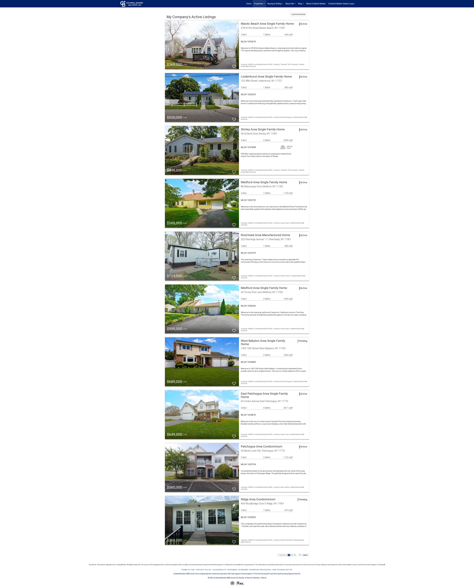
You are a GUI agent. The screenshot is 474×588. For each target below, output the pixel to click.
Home (248, 3)
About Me (291, 4)
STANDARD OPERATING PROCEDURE (255, 570)
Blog (301, 4)
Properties (260, 4)
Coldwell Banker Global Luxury (341, 3)
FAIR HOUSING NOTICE (282, 570)
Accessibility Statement (225, 570)
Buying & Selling (275, 4)
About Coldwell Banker (316, 3)
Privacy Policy (204, 570)
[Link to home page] (132, 3)
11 (300, 555)
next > (305, 555)
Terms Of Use (188, 570)
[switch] (234, 65)
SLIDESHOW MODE (298, 14)
